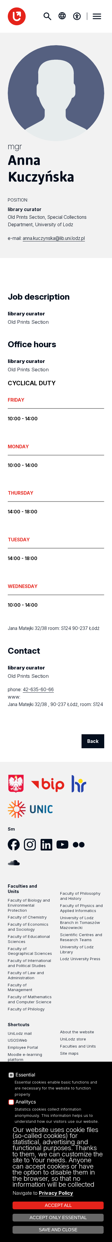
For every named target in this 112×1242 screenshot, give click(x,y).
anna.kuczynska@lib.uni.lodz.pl (54, 238)
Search (47, 16)
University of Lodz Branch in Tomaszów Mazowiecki (80, 922)
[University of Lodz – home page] (17, 16)
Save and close (58, 1229)
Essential (25, 1075)
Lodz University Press (80, 958)
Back (93, 741)
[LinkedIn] (48, 844)
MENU (97, 16)
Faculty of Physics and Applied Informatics (81, 908)
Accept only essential (58, 1217)
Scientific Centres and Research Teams (81, 937)
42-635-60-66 (38, 689)
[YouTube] (64, 844)
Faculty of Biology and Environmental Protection (29, 905)
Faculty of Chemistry (27, 917)
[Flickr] (81, 844)
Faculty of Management (20, 987)
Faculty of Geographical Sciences (30, 951)
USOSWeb (17, 1040)
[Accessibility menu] (77, 16)
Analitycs (26, 1102)
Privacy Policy (56, 1193)
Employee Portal (23, 1047)
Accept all (58, 1205)
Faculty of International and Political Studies (29, 963)
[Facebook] (16, 844)
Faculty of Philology (26, 1009)
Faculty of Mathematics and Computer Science (30, 999)
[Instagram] (32, 844)
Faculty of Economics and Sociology (28, 927)
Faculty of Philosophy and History (80, 896)
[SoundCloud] (16, 863)
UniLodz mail (20, 1033)
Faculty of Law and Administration (26, 975)
